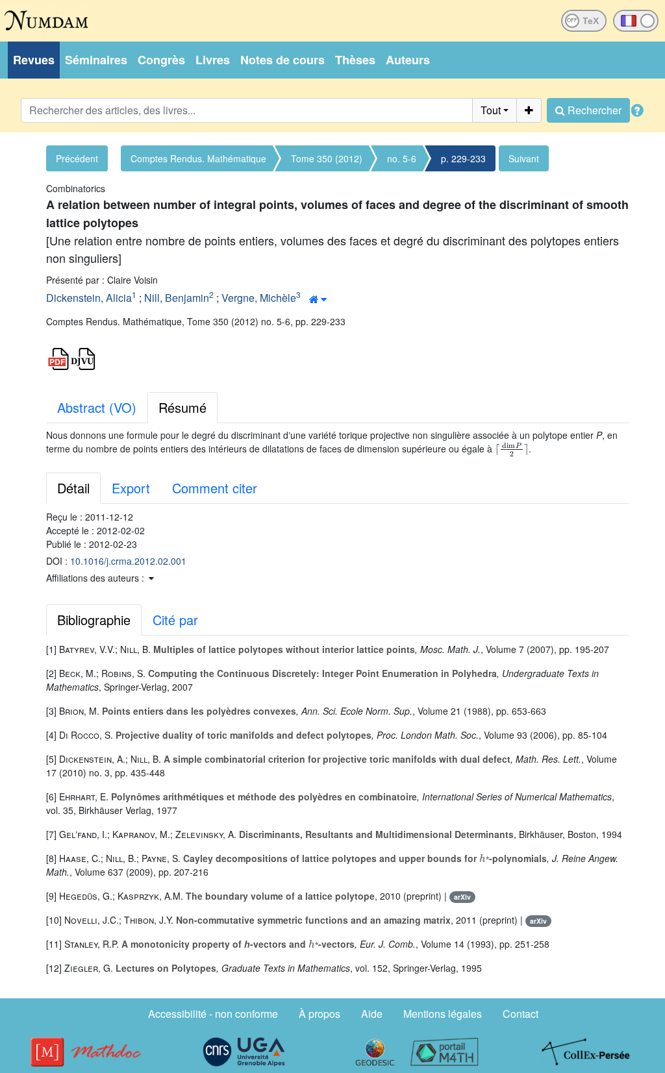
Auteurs (408, 59)
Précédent (77, 158)
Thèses (355, 59)
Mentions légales (442, 1013)
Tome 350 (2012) (326, 158)
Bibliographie (94, 619)
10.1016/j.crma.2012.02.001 (128, 560)
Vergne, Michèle (258, 297)
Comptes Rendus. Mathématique (198, 158)
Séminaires (96, 59)
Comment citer (214, 487)
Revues (34, 59)
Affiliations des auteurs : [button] (96, 577)
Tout (491, 110)
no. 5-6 (401, 158)
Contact (520, 1013)
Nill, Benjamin (176, 297)
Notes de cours (282, 59)
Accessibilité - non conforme (213, 1013)
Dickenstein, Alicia (89, 297)
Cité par (175, 619)
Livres (212, 59)
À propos (319, 1013)
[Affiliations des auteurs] (318, 299)
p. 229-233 (463, 158)
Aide (372, 1013)
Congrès (161, 59)
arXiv (462, 897)
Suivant (523, 158)
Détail (73, 487)
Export (131, 487)
